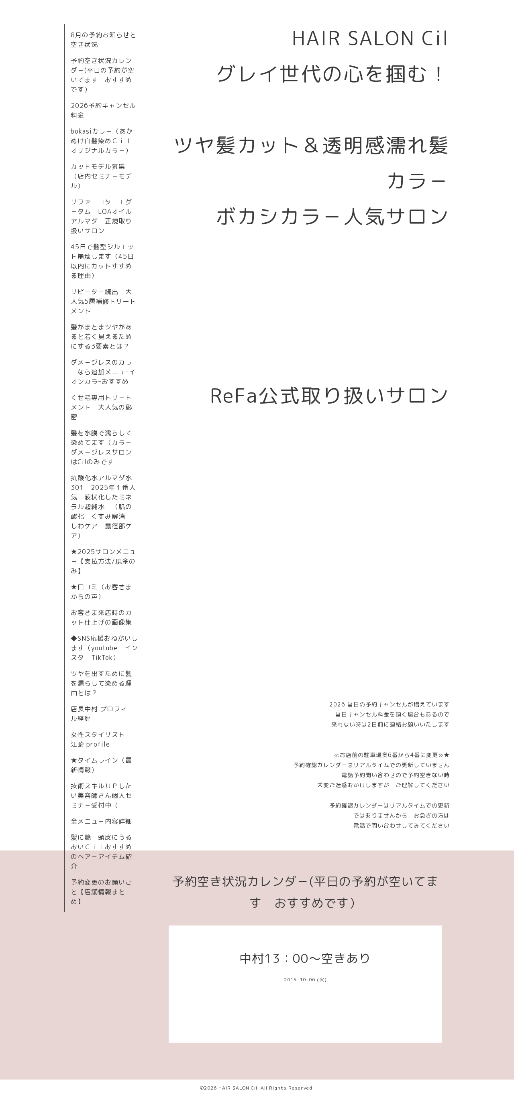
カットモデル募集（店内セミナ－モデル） (101, 176)
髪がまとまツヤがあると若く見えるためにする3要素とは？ (101, 337)
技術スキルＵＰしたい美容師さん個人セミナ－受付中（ (101, 795)
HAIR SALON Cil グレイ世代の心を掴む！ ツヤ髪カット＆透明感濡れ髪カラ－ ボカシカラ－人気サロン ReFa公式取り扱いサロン (322, 216)
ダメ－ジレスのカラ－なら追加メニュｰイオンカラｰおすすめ (103, 372)
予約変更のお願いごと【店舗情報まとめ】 (101, 892)
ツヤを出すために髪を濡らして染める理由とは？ (101, 683)
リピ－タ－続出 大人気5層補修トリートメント (104, 301)
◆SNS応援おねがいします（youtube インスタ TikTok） (104, 648)
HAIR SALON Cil (237, 1087)
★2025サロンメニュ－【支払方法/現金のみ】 (103, 561)
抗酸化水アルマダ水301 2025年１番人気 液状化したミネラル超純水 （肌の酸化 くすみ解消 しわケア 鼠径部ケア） (103, 506)
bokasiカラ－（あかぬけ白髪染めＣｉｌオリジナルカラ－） (102, 141)
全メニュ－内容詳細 (101, 821)
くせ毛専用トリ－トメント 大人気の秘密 (101, 407)
